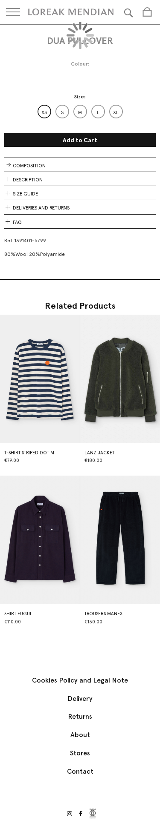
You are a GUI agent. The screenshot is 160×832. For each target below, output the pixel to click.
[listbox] (80, 111)
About (80, 735)
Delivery (80, 698)
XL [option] (116, 112)
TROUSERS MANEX (103, 614)
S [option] (62, 112)
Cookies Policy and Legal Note (80, 680)
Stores (80, 753)
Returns (80, 716)
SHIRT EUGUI (17, 614)
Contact (80, 771)
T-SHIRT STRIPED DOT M (29, 453)
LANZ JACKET (99, 453)
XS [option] (44, 112)
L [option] (98, 112)
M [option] (80, 112)
